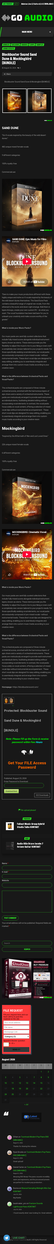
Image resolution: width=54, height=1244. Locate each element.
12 (20, 1083)
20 (27, 1089)
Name (5, 863)
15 (41, 1083)
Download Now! (11, 791)
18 (13, 1089)
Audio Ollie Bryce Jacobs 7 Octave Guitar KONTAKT (30, 845)
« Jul (26, 1104)
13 (27, 1083)
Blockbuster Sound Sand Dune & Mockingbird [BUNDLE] (19, 58)
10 (6, 1083)
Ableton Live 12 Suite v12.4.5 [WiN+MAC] (37, 4)
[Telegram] (7, 1238)
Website (5, 880)
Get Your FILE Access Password (27, 765)
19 (20, 1089)
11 (13, 1083)
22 (41, 1089)
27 (27, 1094)
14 (34, 1083)
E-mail (5, 872)
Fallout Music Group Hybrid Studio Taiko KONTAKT (31, 825)
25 (13, 1094)
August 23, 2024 (10, 68)
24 (6, 1094)
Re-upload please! (28, 810)
